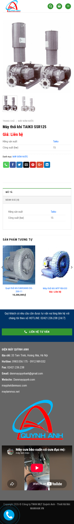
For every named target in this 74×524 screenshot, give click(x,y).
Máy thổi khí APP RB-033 (55, 288)
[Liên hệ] (8, 514)
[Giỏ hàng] (59, 6)
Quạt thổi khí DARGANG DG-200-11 (19, 290)
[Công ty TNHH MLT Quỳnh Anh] (21, 6)
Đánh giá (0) (12, 199)
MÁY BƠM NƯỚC (26, 120)
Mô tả (9, 192)
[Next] (65, 56)
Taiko (56, 141)
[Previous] (8, 56)
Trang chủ (9, 120)
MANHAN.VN (37, 508)
